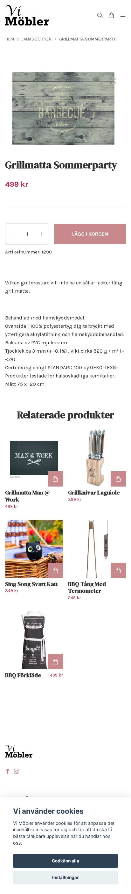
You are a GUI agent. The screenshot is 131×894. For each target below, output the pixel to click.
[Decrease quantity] (12, 234)
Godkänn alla (65, 860)
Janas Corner (37, 39)
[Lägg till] (55, 479)
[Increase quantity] (42, 234)
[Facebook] (7, 771)
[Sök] (100, 15)
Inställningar (65, 877)
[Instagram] (16, 771)
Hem (9, 39)
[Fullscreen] (113, 80)
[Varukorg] (111, 15)
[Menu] (122, 15)
